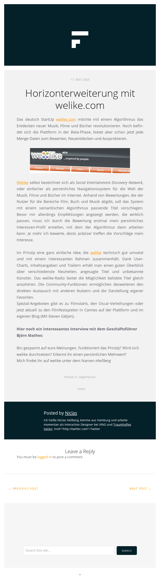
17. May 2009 (80, 80)
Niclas (71, 413)
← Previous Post (23, 488)
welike (95, 252)
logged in (44, 457)
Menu (80, 9)
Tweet (81, 389)
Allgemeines (87, 377)
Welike (22, 182)
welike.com (66, 119)
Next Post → (140, 488)
